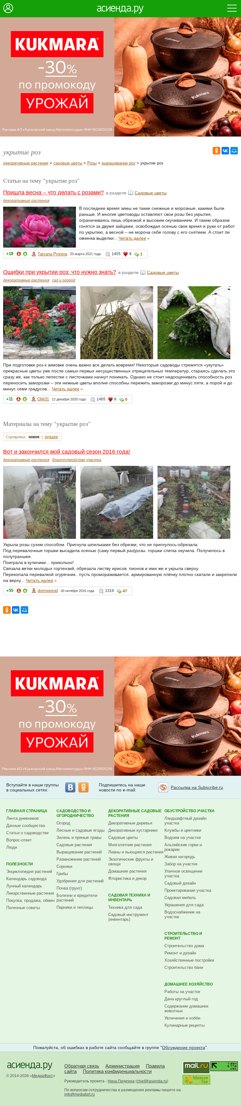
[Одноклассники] (216, 150)
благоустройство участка (76, 460)
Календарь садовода (26, 878)
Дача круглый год (181, 999)
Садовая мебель (180, 897)
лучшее (51, 437)
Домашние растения (127, 871)
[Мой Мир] (234, 150)
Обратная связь (81, 1066)
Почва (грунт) (69, 888)
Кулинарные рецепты (184, 1025)
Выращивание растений (79, 852)
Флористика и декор (127, 878)
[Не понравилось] (18, 255)
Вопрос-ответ (19, 840)
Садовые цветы (151, 192)
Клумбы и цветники (182, 830)
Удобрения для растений (80, 881)
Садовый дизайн (180, 883)
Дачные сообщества (25, 825)
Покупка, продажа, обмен (30, 900)
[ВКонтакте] (225, 150)
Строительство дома (184, 945)
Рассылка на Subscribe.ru (197, 787)
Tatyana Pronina (52, 254)
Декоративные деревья (130, 823)
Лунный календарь (24, 886)
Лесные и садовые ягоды (80, 830)
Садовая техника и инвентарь (129, 897)
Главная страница (26, 811)
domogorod (48, 590)
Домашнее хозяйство (188, 984)
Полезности (19, 864)
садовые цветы (67, 163)
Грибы (62, 873)
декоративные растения (25, 163)
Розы (92, 163)
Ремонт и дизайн (180, 953)
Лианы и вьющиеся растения (135, 852)
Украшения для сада (184, 904)
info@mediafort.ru (79, 1094)
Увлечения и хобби (182, 1018)
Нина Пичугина (121, 1081)
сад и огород (63, 280)
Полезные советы (23, 907)
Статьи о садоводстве (27, 832)
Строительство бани (183, 967)
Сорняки (64, 866)
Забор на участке (180, 864)
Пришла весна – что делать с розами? (53, 192)
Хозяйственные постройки (189, 960)
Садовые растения (74, 844)
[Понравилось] (25, 255)
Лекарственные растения (30, 893)
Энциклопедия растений (29, 871)
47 (125, 591)
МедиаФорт (42, 1076)
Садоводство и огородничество (75, 813)
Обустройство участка (189, 811)
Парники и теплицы (74, 907)
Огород (63, 823)
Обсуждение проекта (183, 1047)
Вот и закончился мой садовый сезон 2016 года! (66, 452)
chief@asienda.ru (152, 1081)
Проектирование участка (187, 890)
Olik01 (43, 399)
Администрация (122, 1066)
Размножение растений (78, 859)
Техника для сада (125, 907)
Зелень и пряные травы (78, 837)
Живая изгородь (179, 856)
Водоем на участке (182, 837)
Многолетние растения (130, 844)
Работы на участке (182, 991)
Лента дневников (22, 818)
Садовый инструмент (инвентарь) (128, 917)
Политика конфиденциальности (117, 1071)
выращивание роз (118, 163)
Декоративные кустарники (133, 830)
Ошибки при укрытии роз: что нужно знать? (59, 272)
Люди (11, 847)
